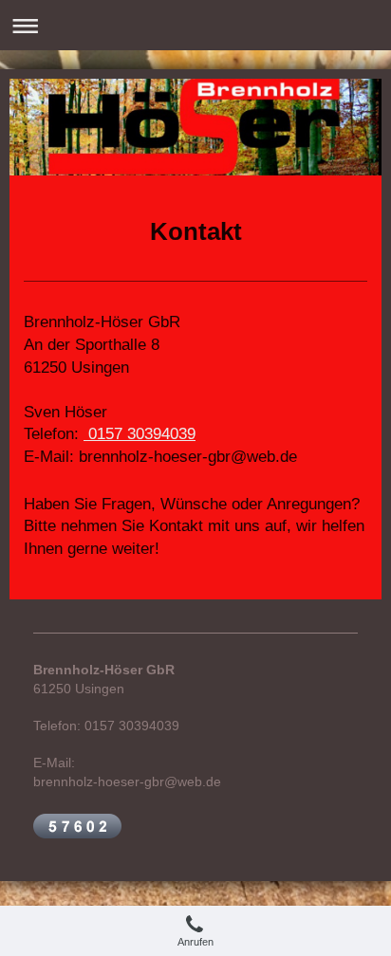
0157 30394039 (140, 434)
